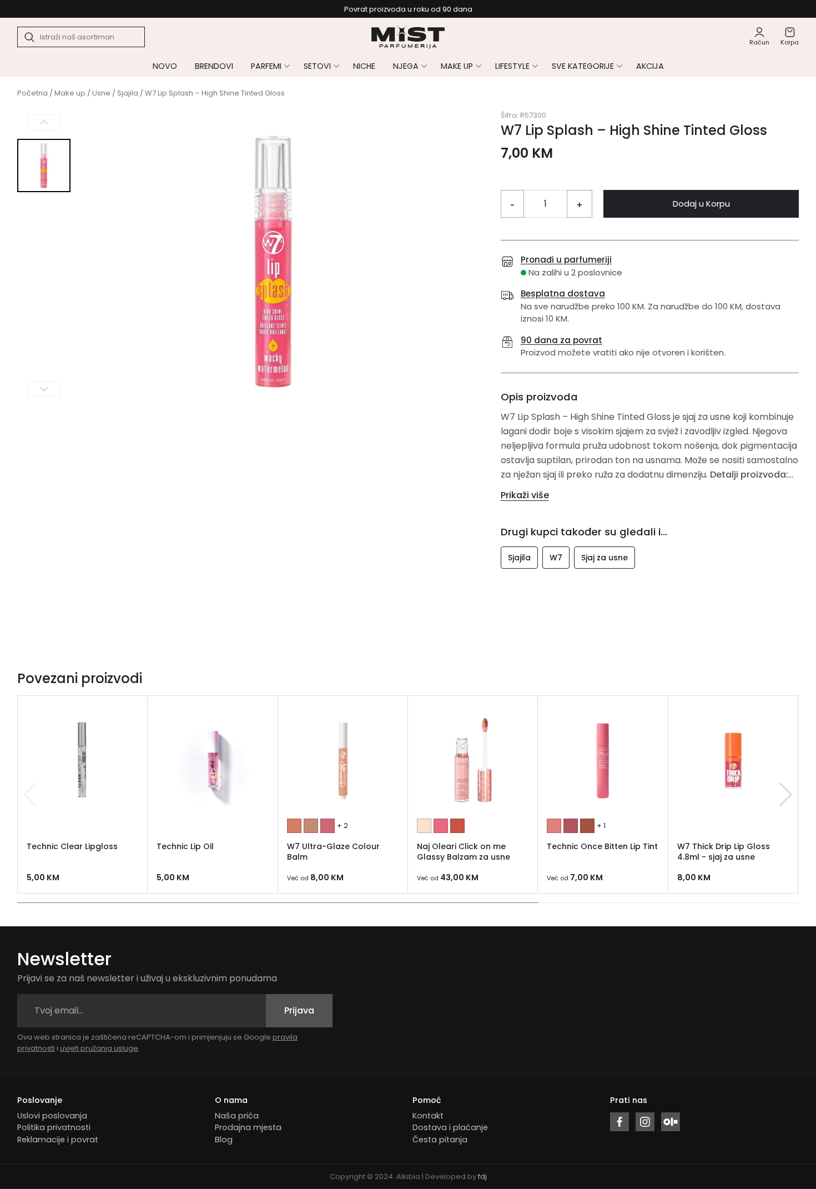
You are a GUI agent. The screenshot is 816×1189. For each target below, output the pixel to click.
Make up (457, 66)
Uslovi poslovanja (52, 1115)
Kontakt (428, 1115)
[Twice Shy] (570, 826)
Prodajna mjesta (248, 1127)
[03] (457, 826)
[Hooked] (587, 826)
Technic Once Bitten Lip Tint (602, 846)
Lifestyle (512, 66)
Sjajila (127, 93)
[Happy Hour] (294, 826)
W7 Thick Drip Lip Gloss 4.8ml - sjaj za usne (723, 851)
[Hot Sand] (311, 826)
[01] (424, 826)
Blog (224, 1139)
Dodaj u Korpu (701, 203)
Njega (406, 66)
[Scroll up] (44, 122)
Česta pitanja (439, 1139)
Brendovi (214, 66)
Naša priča (237, 1115)
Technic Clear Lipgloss (72, 846)
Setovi (317, 66)
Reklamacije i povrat (57, 1139)
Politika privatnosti (53, 1127)
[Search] (30, 37)
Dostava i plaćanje (450, 1127)
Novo (165, 66)
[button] (785, 794)
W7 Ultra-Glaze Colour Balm (333, 851)
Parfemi (266, 66)
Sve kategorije (583, 66)
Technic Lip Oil (185, 846)
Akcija (650, 66)
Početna (32, 93)
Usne (101, 93)
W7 (556, 557)
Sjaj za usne (604, 557)
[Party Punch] (327, 826)
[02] (441, 826)
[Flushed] (554, 826)
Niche (364, 66)
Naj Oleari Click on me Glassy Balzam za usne (463, 851)
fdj (482, 1176)
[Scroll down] (44, 389)
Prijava (299, 1010)
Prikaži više (525, 495)
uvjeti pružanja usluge (99, 1048)
